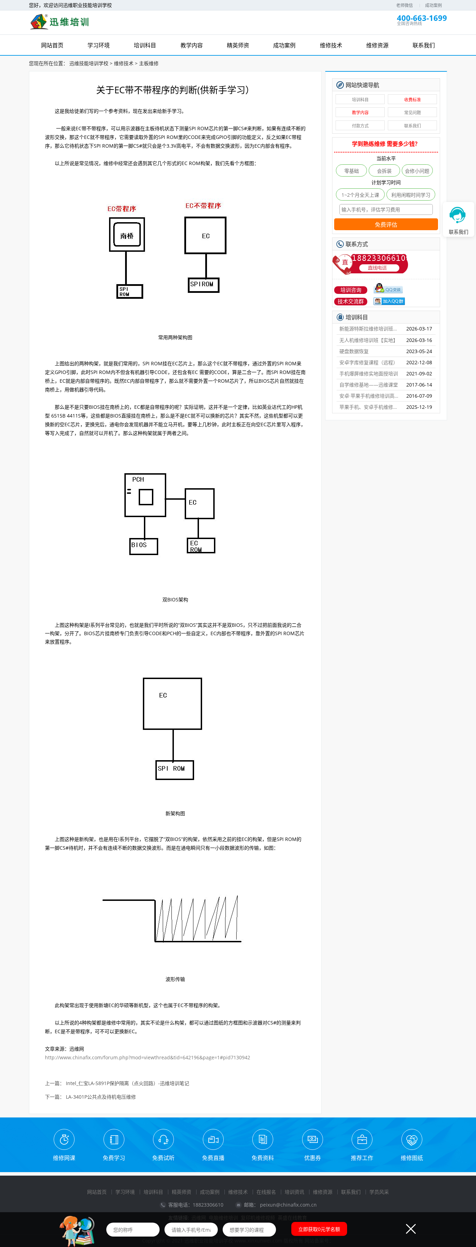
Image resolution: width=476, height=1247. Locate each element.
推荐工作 (362, 1158)
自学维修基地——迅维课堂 (368, 384)
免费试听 (163, 1158)
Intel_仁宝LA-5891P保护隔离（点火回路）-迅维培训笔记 (127, 1083)
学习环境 (125, 1191)
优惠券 (312, 1158)
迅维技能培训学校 (88, 63)
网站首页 (97, 1191)
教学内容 (360, 113)
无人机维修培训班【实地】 (368, 340)
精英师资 (181, 1191)
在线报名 (266, 1191)
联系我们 (412, 126)
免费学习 (114, 1158)
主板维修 (149, 63)
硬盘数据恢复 (354, 351)
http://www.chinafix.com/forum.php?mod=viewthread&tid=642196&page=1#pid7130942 (147, 1057)
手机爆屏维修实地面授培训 (368, 373)
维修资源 (322, 1191)
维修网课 (64, 1158)
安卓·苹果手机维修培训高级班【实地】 (370, 395)
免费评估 (386, 225)
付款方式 (360, 126)
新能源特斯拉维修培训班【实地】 (370, 328)
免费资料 (263, 1158)
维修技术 (123, 63)
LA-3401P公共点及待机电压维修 (101, 1097)
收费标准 (412, 100)
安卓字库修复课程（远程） (368, 362)
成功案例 (433, 5)
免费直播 (213, 1158)
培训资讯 (294, 1191)
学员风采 (379, 1191)
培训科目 (360, 100)
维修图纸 (412, 1158)
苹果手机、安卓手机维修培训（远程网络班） (370, 407)
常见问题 (412, 113)
